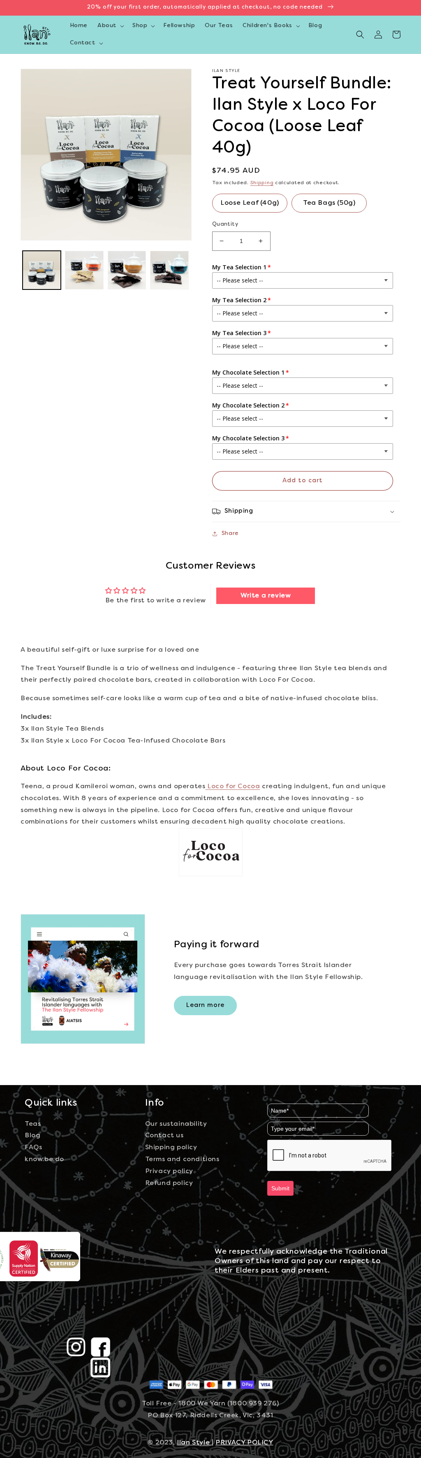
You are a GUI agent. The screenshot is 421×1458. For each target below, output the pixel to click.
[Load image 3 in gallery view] (127, 270)
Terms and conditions (182, 1159)
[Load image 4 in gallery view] (169, 270)
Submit (280, 1188)
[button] (110, 26)
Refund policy (169, 1183)
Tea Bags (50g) (329, 203)
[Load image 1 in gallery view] (42, 270)
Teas (33, 1124)
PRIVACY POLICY (244, 1442)
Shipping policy (171, 1147)
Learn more (205, 1005)
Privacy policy (169, 1171)
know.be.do (44, 1159)
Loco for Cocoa (232, 786)
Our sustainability (176, 1124)
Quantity (225, 224)
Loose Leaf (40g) (249, 203)
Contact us (164, 1135)
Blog (32, 1135)
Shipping (262, 183)
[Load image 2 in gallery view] (84, 270)
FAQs (33, 1147)
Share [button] (230, 533)
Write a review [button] (266, 595)
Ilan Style (194, 1442)
